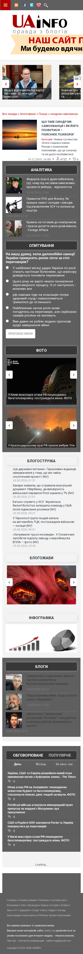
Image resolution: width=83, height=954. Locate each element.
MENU (5, 5)
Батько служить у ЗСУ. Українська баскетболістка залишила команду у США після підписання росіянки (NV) (42, 505)
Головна (11, 900)
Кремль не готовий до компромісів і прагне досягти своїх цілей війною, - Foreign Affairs (52, 226)
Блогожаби (41, 558)
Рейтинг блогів (47, 915)
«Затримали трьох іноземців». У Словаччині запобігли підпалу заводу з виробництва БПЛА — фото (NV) (43, 538)
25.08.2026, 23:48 (24, 545)
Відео (53, 910)
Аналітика (41, 170)
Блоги (41, 666)
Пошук (43, 114)
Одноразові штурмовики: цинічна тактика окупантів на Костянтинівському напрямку (50, 679)
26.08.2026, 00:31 (24, 513)
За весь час (64, 764)
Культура (33, 905)
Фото (41, 350)
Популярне (60, 755)
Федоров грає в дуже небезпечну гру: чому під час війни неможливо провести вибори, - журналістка (51, 183)
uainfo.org (49, 930)
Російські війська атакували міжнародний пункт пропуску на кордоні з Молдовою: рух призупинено (40, 808)
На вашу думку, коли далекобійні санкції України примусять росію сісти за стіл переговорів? (40, 258)
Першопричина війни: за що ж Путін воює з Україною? (52, 697)
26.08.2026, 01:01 (24, 496)
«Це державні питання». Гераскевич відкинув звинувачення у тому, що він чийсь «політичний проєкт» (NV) (44, 472)
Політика (44, 900)
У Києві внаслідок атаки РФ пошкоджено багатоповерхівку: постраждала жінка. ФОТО (40, 396)
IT (16, 910)
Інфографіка (41, 618)
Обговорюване (28, 755)
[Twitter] (30, 5)
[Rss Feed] (15, 5)
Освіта (64, 905)
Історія (54, 905)
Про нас (11, 940)
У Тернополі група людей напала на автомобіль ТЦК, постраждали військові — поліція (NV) (43, 521)
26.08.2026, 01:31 (24, 480)
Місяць (41, 764)
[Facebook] (23, 5)
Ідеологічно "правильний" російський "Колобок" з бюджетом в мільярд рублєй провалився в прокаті (51, 719)
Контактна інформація (31, 940)
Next (78, 84)
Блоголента (30, 915)
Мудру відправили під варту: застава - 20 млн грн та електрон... (24, 93)
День (17, 764)
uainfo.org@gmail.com (58, 940)
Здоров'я (24, 910)
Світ (23, 905)
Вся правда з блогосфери (19, 114)
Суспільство (58, 900)
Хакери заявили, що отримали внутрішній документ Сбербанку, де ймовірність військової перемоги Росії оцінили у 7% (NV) (43, 489)
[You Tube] (38, 5)
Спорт (35, 910)
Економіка (13, 905)
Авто (9, 910)
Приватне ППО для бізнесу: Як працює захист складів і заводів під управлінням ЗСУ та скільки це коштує (50, 204)
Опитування (41, 245)
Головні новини (27, 900)
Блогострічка (41, 461)
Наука (44, 905)
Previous (4, 84)
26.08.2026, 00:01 (24, 529)
